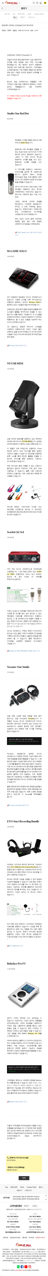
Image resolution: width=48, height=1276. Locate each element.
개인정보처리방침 (15, 1238)
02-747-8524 (13, 1216)
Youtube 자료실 (39, 14)
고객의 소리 (31, 17)
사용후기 (22, 17)
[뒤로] (2, 8)
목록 (24, 1178)
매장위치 (26, 1206)
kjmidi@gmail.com (13, 1232)
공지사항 (7, 14)
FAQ (13, 14)
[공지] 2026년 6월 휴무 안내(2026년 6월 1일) (26, 1197)
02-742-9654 (35, 1227)
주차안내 (31, 1238)
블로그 (15, 17)
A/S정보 (34, 1206)
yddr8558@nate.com (35, 1232)
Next (46, 1200)
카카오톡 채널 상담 (45, 3)
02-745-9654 (35, 1222)
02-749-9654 (13, 1222)
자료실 (29, 14)
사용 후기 (19, 1190)
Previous (46, 1196)
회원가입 (5, 1238)
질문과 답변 (21, 14)
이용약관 (24, 1238)
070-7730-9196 (13, 1227)
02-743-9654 (35, 1216)
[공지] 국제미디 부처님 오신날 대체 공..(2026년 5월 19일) (27, 1199)
